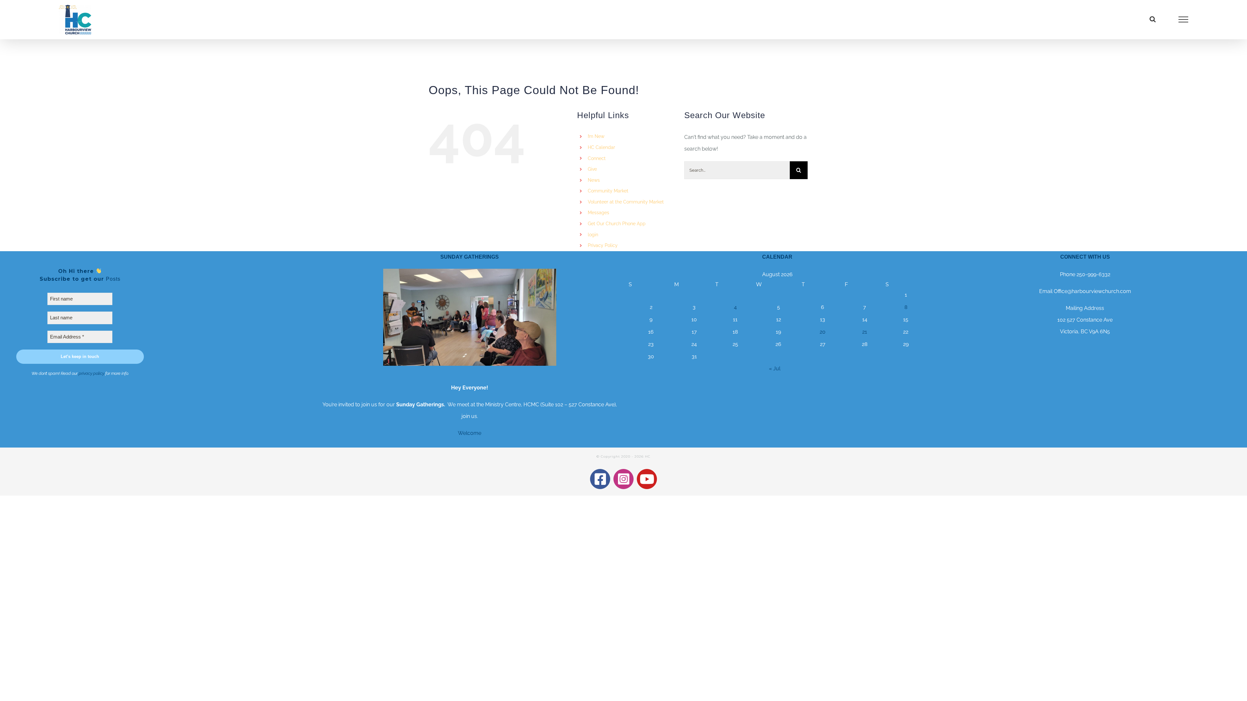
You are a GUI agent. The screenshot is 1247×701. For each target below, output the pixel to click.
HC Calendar (601, 147)
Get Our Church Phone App (617, 223)
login (593, 234)
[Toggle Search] (1153, 19)
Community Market (608, 190)
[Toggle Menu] (1183, 19)
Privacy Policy (603, 245)
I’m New (596, 136)
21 (864, 332)
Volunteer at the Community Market (626, 201)
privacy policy (91, 373)
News (594, 180)
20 (822, 332)
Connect (597, 158)
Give (592, 169)
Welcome (469, 433)
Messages (598, 212)
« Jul (774, 368)
